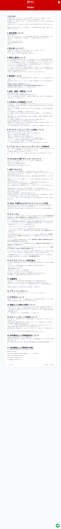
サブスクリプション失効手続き (40, 208)
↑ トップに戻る (10, 364)
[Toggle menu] (59, 2)
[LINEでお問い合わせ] (58, 526)
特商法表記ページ (21, 87)
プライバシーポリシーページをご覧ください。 (36, 293)
